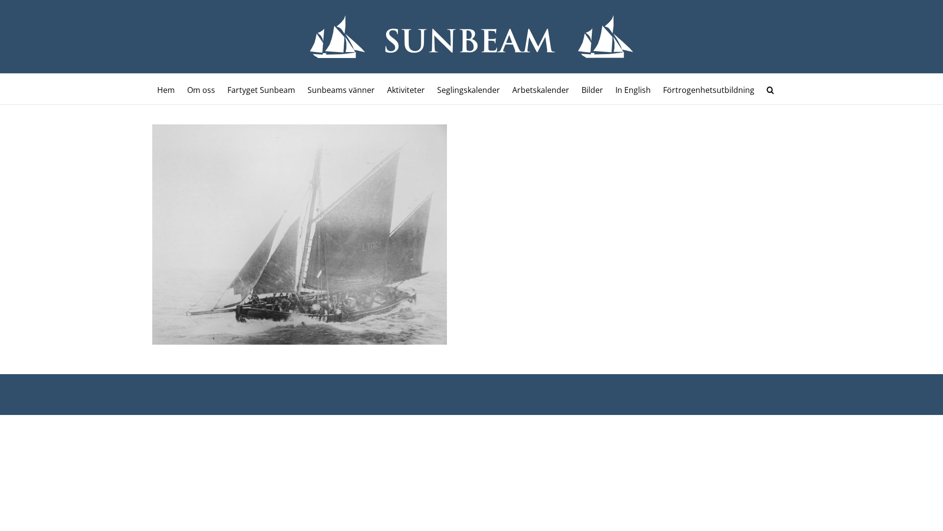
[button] (770, 89)
